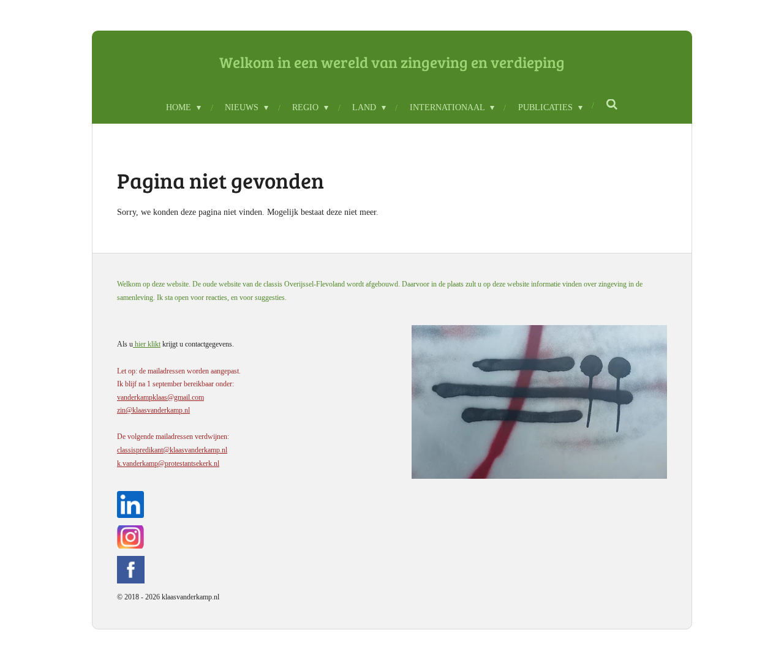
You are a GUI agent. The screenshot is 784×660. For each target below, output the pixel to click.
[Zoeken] (612, 105)
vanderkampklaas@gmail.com (160, 397)
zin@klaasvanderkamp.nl (153, 410)
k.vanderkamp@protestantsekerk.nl (168, 463)
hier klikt (146, 344)
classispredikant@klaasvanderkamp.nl (172, 450)
